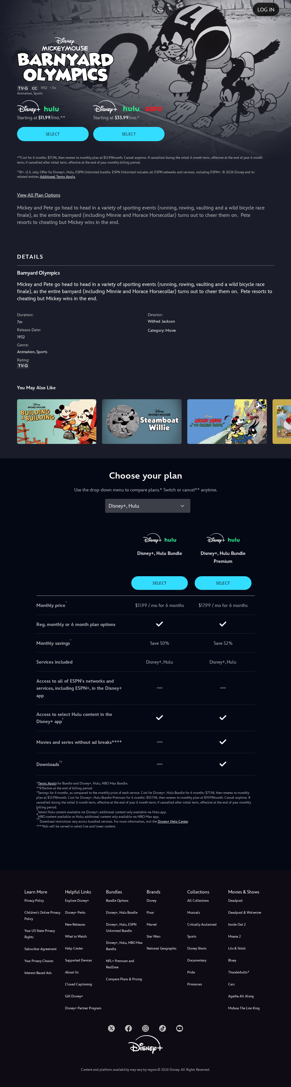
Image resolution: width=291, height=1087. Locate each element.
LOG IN (266, 10)
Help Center (74, 948)
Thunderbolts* (238, 972)
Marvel (152, 925)
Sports (191, 936)
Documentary (196, 960)
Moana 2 (234, 936)
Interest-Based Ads (38, 973)
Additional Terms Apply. (57, 177)
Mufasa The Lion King (244, 1008)
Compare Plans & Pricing (124, 979)
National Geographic (161, 948)
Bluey (232, 960)
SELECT (53, 134)
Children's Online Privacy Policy (42, 916)
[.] (111, 1028)
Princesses (194, 984)
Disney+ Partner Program (83, 1008)
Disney (151, 901)
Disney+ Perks (75, 913)
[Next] (281, 420)
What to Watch (76, 936)
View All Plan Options (38, 195)
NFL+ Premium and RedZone (120, 964)
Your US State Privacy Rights (39, 934)
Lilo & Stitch (237, 948)
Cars (231, 984)
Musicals (193, 913)
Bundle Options (117, 901)
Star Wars (154, 936)
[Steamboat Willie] (142, 421)
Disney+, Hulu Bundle (122, 913)
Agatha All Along (241, 996)
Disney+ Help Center (173, 822)
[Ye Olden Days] (227, 421)
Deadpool (235, 901)
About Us (72, 972)
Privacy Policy (34, 901)
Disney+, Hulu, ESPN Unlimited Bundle (121, 928)
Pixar (150, 913)
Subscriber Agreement (40, 949)
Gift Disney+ (74, 996)
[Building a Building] (57, 421)
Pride (191, 972)
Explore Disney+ (77, 901)
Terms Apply (47, 783)
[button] (84, 892)
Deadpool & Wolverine (244, 913)
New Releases (75, 925)
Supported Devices (78, 960)
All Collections (198, 901)
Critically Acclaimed (202, 925)
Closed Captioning (78, 984)
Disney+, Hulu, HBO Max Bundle (124, 946)
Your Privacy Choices (38, 961)
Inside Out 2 (237, 925)
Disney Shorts (197, 948)
